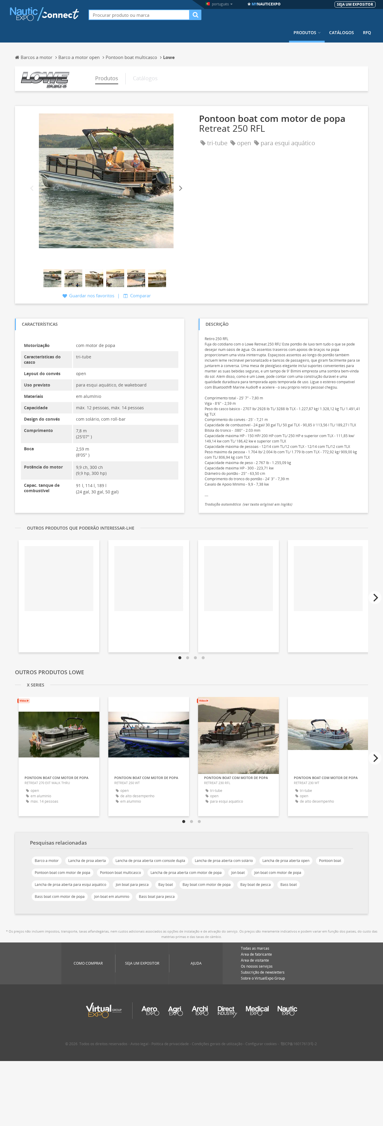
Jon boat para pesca (132, 884)
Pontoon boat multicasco (120, 872)
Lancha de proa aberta (87, 860)
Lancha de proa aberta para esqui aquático (70, 884)
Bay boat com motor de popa (207, 884)
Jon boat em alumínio (111, 896)
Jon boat (238, 872)
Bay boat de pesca (255, 884)
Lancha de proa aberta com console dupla (150, 860)
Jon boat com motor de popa (277, 872)
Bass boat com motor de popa (60, 896)
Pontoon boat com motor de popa (62, 872)
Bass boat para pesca (157, 896)
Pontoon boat (330, 860)
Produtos (305, 32)
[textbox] (139, 15)
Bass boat (288, 884)
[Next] (180, 188)
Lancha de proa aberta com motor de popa (186, 872)
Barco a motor (47, 860)
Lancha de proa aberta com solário (224, 860)
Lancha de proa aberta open (285, 860)
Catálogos (341, 32)
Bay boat (165, 884)
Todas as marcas (255, 948)
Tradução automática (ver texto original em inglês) (248, 504)
